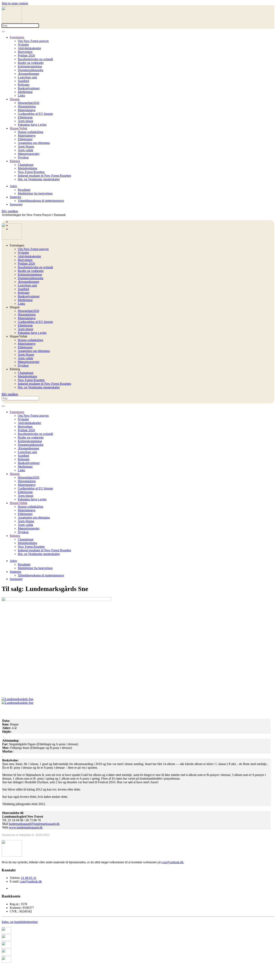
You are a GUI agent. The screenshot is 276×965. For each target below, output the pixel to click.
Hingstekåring (27, 106)
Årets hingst (25, 121)
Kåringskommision (30, 66)
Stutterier (15, 197)
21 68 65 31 (28, 877)
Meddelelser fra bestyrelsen (35, 193)
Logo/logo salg (27, 77)
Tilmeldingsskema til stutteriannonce (41, 200)
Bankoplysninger (29, 88)
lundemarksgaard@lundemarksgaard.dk (34, 823)
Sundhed (23, 81)
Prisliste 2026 (26, 55)
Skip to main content (15, 3)
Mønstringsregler (28, 153)
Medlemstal (25, 92)
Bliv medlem (10, 211)
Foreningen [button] (17, 245)
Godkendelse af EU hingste (35, 113)
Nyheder (23, 44)
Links (21, 95)
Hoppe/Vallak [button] (18, 336)
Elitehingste (25, 117)
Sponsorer (16, 204)
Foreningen (17, 37)
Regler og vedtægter (31, 62)
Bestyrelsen (25, 52)
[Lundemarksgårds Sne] (17, 699)
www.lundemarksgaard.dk (26, 827)
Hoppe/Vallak (18, 128)
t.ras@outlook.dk (172, 862)
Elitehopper (25, 139)
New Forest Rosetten (31, 172)
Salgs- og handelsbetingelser (20, 922)
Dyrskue (23, 157)
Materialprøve (27, 110)
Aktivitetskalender (29, 48)
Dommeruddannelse (30, 70)
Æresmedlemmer (28, 73)
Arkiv (13, 186)
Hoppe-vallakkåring (30, 132)
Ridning (15, 161)
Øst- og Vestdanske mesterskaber (39, 179)
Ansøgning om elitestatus (34, 143)
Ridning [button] (15, 369)
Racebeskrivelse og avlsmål (35, 59)
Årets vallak (25, 150)
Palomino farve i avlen (32, 124)
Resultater (24, 189)
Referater (23, 84)
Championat (25, 164)
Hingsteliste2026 (28, 103)
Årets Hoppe (26, 146)
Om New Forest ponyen (33, 41)
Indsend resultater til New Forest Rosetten (44, 175)
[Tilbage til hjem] (12, 21)
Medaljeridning (27, 168)
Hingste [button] (15, 307)
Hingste (15, 99)
